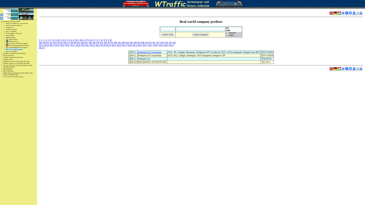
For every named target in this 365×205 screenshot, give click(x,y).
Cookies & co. (10, 27)
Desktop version (13, 41)
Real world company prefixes (14, 49)
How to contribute (11, 31)
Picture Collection (8, 55)
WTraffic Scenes (8, 59)
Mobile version (13, 39)
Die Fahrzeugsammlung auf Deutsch (19, 45)
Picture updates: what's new (14, 33)
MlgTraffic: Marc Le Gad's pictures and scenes (16, 61)
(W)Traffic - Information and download (14, 53)
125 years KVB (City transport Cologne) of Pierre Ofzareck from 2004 (17, 66)
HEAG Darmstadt (8, 71)
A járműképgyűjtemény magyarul (18, 47)
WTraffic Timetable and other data (13, 57)
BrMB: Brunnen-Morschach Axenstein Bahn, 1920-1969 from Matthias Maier (18, 73)
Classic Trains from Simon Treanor (13, 76)
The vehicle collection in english (18, 43)
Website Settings (10, 37)
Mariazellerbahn (7, 69)
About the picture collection (14, 25)
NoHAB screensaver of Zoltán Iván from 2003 (16, 63)
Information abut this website (11, 21)
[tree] (16, 49)
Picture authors (10, 35)
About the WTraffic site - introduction (17, 23)
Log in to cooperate (11, 51)
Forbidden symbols (11, 29)
